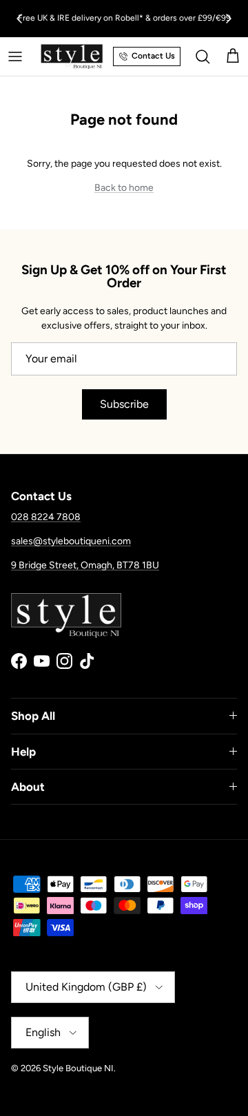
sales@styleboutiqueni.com (71, 541)
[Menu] (15, 56)
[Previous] (19, 18)
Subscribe (124, 404)
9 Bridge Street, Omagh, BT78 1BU (85, 565)
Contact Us (153, 56)
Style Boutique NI (78, 1068)
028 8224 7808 (46, 517)
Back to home (124, 188)
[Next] (228, 18)
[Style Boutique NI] (72, 56)
